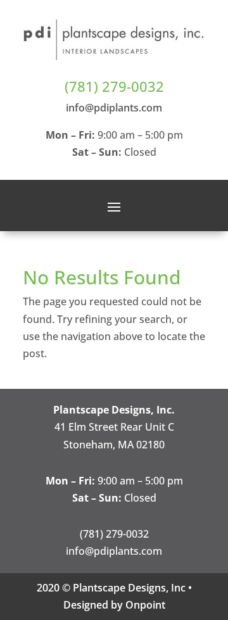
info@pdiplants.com (114, 108)
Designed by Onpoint (114, 605)
